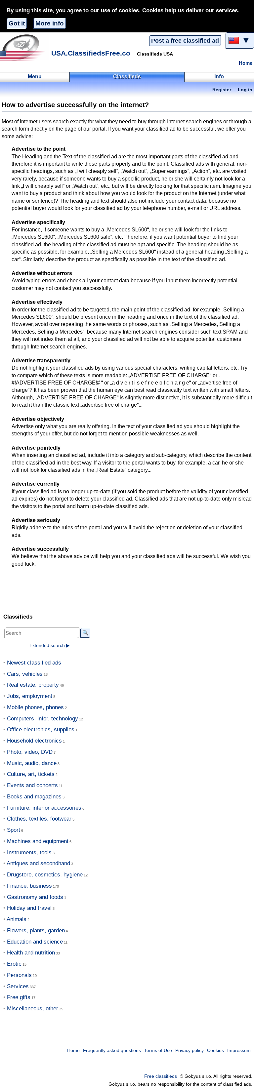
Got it (17, 23)
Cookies (215, 1050)
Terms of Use (158, 1050)
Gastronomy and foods (35, 897)
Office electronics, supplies (40, 729)
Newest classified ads (34, 663)
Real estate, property (33, 685)
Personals (19, 975)
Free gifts (18, 997)
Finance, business (29, 886)
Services (18, 986)
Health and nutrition (31, 953)
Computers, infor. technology (42, 718)
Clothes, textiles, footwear (39, 819)
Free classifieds (160, 1076)
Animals (16, 919)
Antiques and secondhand (38, 863)
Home (245, 63)
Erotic (14, 964)
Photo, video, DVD (30, 752)
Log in (245, 89)
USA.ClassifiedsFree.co (90, 53)
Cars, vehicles (25, 674)
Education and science (35, 942)
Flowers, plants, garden (36, 930)
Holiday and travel (29, 908)
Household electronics (34, 741)
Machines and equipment (37, 841)
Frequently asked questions (112, 1050)
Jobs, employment (29, 696)
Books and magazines (34, 796)
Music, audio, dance (32, 763)
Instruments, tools (29, 852)
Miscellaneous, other (32, 1008)
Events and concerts (32, 785)
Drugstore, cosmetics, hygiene (45, 874)
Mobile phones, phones (35, 707)
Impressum (239, 1050)
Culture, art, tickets (31, 774)
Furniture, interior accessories (44, 808)
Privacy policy (189, 1050)
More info (49, 23)
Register (221, 89)
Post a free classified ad (185, 40)
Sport (13, 830)
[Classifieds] (25, 47)
